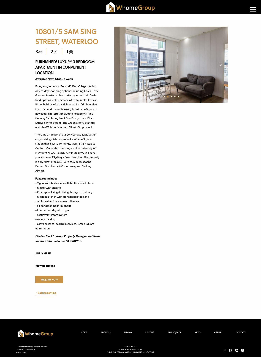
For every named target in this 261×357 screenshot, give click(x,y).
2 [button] (168, 97)
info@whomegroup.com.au (131, 349)
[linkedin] (242, 350)
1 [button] (165, 97)
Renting (149, 332)
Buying (128, 332)
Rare (24, 353)
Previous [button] (122, 64)
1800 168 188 (131, 347)
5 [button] (179, 97)
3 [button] (172, 97)
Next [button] (221, 64)
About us (106, 332)
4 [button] (175, 97)
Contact (240, 332)
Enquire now (49, 279)
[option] (171, 65)
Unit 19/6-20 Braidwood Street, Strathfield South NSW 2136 (131, 352)
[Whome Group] (130, 7)
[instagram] (231, 350)
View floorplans (45, 265)
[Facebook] (225, 350)
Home (84, 332)
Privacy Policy (30, 349)
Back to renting (45, 292)
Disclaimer (19, 349)
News (198, 332)
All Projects (174, 332)
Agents (218, 332)
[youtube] (236, 350)
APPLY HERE (43, 253)
